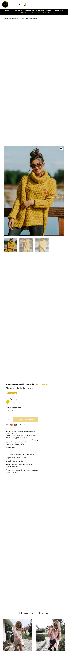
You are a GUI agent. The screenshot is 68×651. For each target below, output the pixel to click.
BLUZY (17, 10)
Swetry (8, 10)
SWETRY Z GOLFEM (18, 18)
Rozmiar (13, 407)
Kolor (12, 399)
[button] (19, 4)
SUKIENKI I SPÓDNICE (45, 10)
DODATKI (30, 13)
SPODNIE (58, 10)
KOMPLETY (20, 13)
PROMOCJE (48, 13)
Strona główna (7, 18)
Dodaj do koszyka (25, 419)
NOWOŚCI (39, 13)
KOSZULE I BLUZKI (29, 10)
